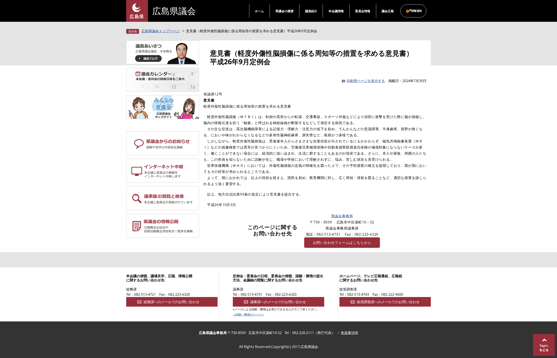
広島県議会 (174, 11)
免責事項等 (349, 332)
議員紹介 (311, 11)
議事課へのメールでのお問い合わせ (278, 301)
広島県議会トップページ (160, 31)
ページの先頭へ (544, 345)
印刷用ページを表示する (366, 81)
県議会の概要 (284, 11)
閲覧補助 (416, 11)
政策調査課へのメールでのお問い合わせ (388, 301)
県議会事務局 (342, 216)
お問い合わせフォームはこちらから (342, 242)
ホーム (259, 11)
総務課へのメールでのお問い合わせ (171, 301)
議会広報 (388, 11)
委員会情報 (362, 11)
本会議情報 (336, 11)
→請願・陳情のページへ (248, 314)
